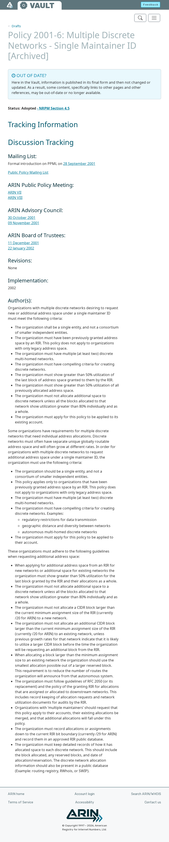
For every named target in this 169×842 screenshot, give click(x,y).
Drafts (16, 26)
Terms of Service (20, 802)
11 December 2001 (23, 242)
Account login (85, 794)
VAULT (42, 5)
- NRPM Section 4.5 (53, 108)
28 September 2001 (79, 163)
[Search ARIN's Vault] (140, 18)
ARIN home (16, 794)
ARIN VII (14, 192)
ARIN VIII (15, 197)
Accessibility (84, 802)
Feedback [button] (150, 4)
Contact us (153, 802)
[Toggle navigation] (154, 18)
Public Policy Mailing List (28, 172)
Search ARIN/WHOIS (146, 794)
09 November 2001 (23, 222)
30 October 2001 (21, 217)
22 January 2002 (21, 248)
